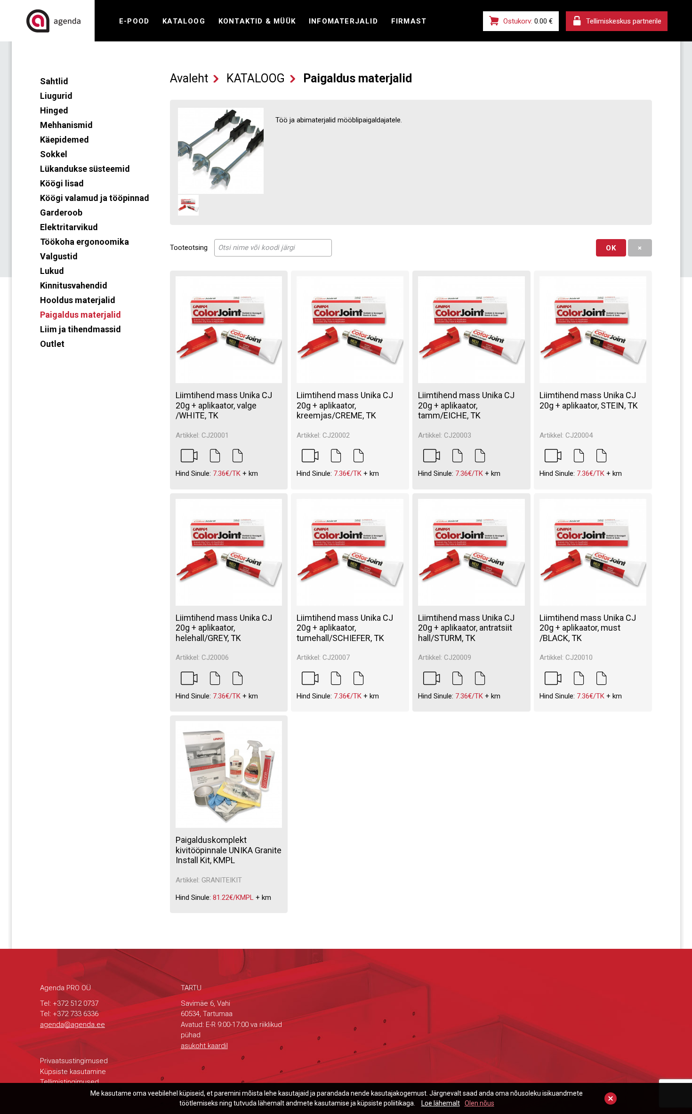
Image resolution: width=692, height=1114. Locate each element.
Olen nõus (479, 1103)
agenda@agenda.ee (72, 1024)
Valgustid (59, 256)
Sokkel (53, 154)
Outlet (52, 344)
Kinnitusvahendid (73, 285)
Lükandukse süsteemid (85, 169)
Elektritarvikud (69, 227)
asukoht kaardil (204, 1046)
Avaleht (189, 78)
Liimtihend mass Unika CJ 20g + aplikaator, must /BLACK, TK (587, 628)
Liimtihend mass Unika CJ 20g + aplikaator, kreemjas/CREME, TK (345, 405)
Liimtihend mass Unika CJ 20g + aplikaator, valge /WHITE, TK (224, 405)
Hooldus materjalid (77, 300)
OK (611, 248)
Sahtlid (54, 81)
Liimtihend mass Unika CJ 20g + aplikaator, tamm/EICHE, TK (466, 405)
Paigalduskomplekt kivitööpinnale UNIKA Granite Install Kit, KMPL (229, 850)
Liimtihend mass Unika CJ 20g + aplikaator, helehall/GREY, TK (224, 628)
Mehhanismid (66, 125)
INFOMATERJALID (343, 21)
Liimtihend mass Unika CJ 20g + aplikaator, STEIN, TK (588, 400)
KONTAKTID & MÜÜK (257, 21)
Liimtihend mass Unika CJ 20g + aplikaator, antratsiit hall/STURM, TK (466, 628)
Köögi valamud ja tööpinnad (94, 198)
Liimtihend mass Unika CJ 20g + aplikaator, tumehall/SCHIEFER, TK (345, 628)
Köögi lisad (62, 183)
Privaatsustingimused (74, 1061)
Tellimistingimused (69, 1082)
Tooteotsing (189, 247)
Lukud (52, 271)
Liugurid (56, 96)
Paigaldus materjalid (80, 315)
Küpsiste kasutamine (73, 1071)
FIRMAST (408, 21)
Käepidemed (64, 139)
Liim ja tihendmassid (80, 329)
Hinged (54, 110)
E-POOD (134, 21)
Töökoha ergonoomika (84, 242)
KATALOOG (183, 21)
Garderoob (61, 212)
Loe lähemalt (440, 1103)
